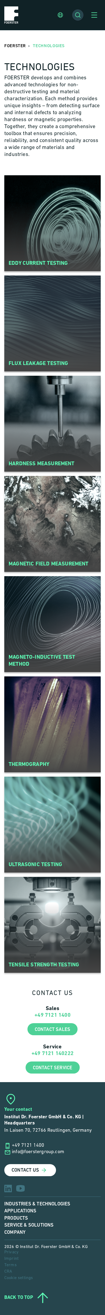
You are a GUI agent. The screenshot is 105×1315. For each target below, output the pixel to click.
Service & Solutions (29, 1225)
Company (15, 1232)
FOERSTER (15, 46)
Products (16, 1218)
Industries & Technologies (37, 1204)
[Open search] (77, 15)
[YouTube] (20, 1188)
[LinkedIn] (8, 1188)
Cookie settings (18, 1278)
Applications (20, 1211)
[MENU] (94, 15)
